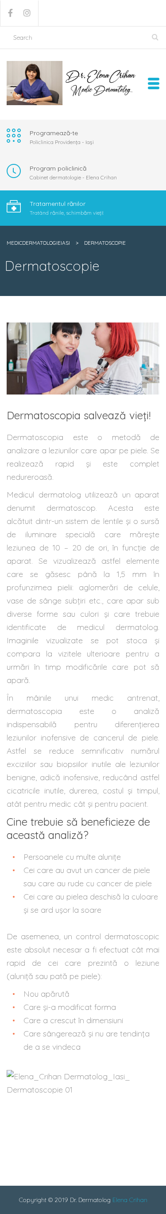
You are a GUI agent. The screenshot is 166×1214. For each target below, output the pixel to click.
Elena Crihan (129, 1200)
